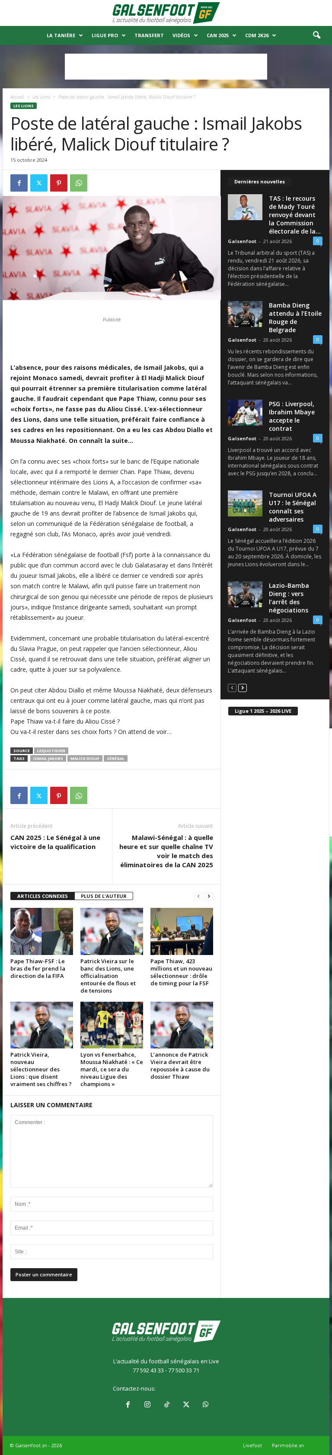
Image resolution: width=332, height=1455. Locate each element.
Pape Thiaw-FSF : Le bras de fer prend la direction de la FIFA (37, 968)
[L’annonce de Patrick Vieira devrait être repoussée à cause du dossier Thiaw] (181, 1025)
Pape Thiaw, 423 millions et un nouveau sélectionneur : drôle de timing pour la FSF (181, 972)
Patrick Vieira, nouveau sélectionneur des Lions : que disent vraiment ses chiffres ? (41, 1069)
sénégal (115, 758)
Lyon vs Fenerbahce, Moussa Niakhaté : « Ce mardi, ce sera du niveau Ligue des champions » (111, 1069)
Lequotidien (51, 750)
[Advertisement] (166, 67)
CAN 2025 (218, 35)
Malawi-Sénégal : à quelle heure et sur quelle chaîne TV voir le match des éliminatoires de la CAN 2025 (166, 851)
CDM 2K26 (256, 35)
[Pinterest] (58, 183)
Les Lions (41, 97)
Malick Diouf (84, 758)
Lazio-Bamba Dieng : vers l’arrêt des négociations (289, 597)
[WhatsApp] (78, 183)
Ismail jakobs (48, 758)
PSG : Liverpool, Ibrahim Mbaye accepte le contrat (292, 416)
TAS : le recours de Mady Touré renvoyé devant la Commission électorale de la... (295, 214)
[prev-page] (198, 896)
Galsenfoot (242, 241)
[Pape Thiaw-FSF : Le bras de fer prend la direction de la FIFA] (41, 931)
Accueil (17, 97)
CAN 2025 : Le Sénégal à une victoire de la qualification (55, 842)
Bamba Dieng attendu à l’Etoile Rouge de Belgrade (295, 317)
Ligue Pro (105, 35)
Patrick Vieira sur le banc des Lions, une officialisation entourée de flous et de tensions (108, 975)
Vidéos (181, 35)
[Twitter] (39, 183)
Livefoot (252, 1445)
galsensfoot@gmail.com (188, 1388)
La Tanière (61, 35)
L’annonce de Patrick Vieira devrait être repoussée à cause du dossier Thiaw (180, 1065)
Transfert (149, 35)
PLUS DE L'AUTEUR (104, 896)
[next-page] (208, 896)
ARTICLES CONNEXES (42, 896)
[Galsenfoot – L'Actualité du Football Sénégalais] (166, 13)
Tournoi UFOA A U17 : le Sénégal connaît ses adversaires (292, 506)
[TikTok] (166, 1405)
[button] (316, 35)
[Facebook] (19, 183)
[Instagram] (147, 1405)
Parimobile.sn (288, 1445)
